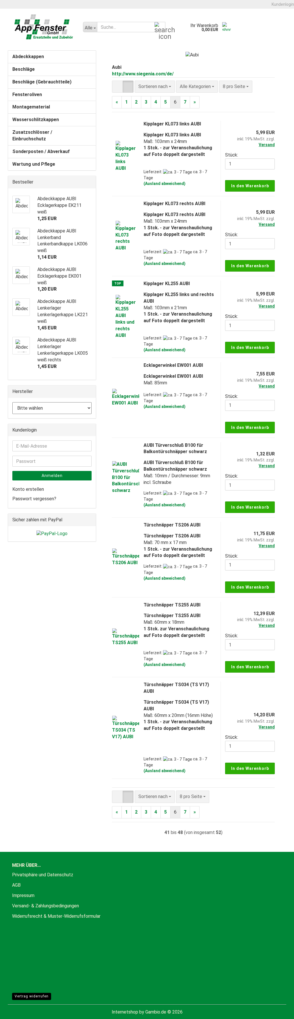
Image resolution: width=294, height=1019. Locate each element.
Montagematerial (31, 107)
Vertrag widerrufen (32, 996)
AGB (16, 885)
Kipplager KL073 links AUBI (172, 124)
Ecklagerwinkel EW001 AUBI (173, 365)
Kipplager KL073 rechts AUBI (174, 203)
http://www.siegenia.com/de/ (143, 74)
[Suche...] (159, 27)
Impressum (23, 895)
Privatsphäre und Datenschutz (42, 874)
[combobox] (155, 87)
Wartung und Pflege (33, 164)
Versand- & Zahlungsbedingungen (45, 906)
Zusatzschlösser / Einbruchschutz (32, 135)
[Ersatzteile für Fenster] (44, 27)
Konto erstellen (28, 489)
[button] (117, 87)
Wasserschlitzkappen (35, 119)
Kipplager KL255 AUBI (167, 283)
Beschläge (23, 69)
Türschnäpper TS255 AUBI (172, 605)
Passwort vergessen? (34, 498)
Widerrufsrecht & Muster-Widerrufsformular (56, 916)
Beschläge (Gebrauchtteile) (41, 82)
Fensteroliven (27, 94)
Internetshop (125, 1012)
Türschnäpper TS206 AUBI (172, 525)
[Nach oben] (278, 1010)
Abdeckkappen (28, 56)
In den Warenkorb (250, 186)
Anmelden (52, 475)
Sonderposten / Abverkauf (41, 151)
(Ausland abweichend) (164, 183)
